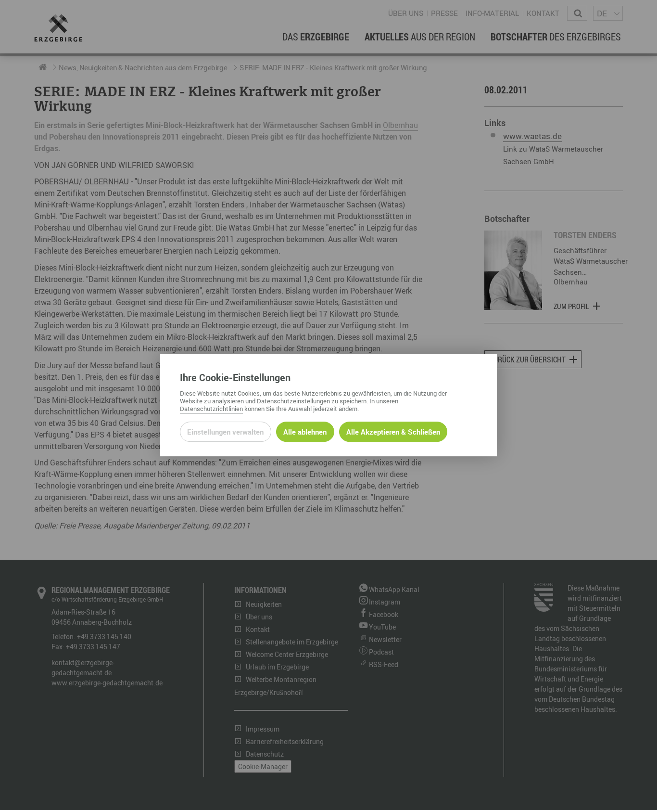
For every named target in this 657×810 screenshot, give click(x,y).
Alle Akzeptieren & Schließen (393, 432)
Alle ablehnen (305, 432)
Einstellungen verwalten (225, 432)
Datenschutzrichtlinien (211, 408)
